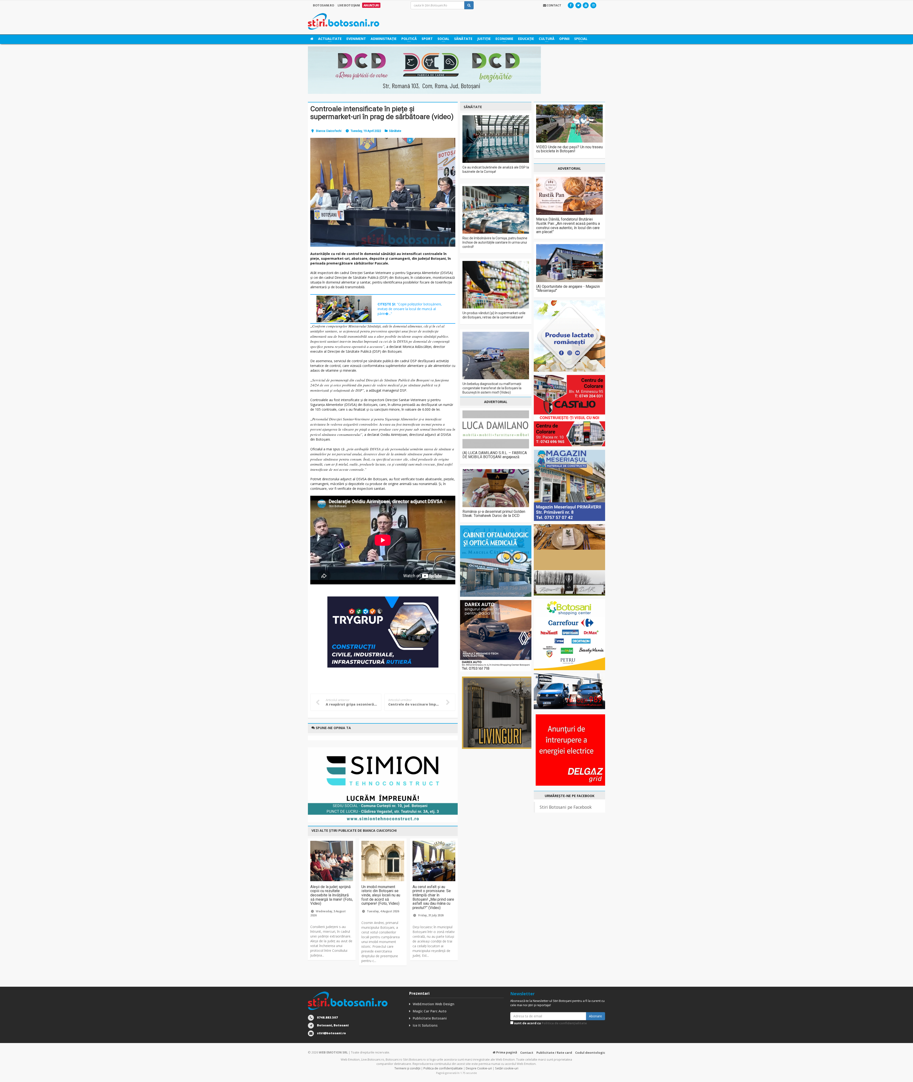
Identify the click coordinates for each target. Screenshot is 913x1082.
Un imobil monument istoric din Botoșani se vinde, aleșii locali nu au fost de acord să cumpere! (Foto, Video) (380, 895)
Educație (526, 38)
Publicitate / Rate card (554, 1052)
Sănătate (463, 38)
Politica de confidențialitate (564, 1023)
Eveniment (356, 38)
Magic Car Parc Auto (430, 1011)
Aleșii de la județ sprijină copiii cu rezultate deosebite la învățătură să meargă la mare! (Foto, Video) (331, 895)
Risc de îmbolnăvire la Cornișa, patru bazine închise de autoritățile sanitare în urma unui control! (494, 242)
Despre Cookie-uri (479, 1068)
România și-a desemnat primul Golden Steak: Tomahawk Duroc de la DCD (493, 513)
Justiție (484, 38)
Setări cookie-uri (506, 1068)
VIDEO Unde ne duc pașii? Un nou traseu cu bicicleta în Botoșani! (569, 149)
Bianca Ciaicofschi (328, 131)
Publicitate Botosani (430, 1018)
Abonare (595, 1016)
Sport (427, 38)
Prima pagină (506, 1052)
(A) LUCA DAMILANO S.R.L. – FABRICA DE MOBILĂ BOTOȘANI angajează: (494, 455)
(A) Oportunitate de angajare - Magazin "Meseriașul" (568, 288)
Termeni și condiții (407, 1068)
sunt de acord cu (550, 1023)
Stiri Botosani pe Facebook (566, 807)
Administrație (384, 38)
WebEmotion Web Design (433, 1004)
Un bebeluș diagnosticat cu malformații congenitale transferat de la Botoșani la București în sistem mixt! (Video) (491, 388)
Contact (526, 1052)
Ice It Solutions (425, 1025)
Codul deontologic (590, 1052)
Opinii (564, 38)
